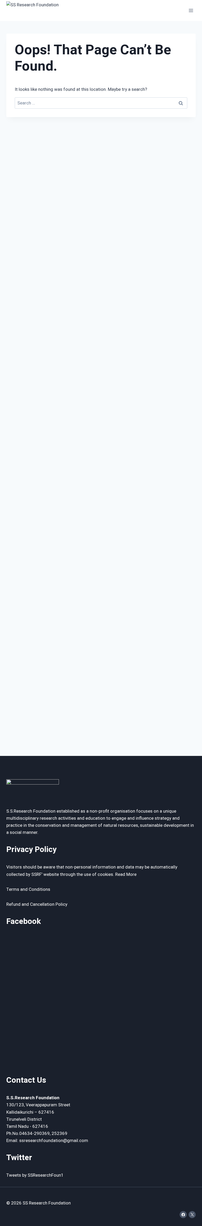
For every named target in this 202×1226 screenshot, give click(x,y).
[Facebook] (183, 1214)
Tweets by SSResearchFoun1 (35, 1175)
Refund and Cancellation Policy (36, 904)
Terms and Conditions (28, 889)
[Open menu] (191, 10)
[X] (192, 1214)
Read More (126, 874)
